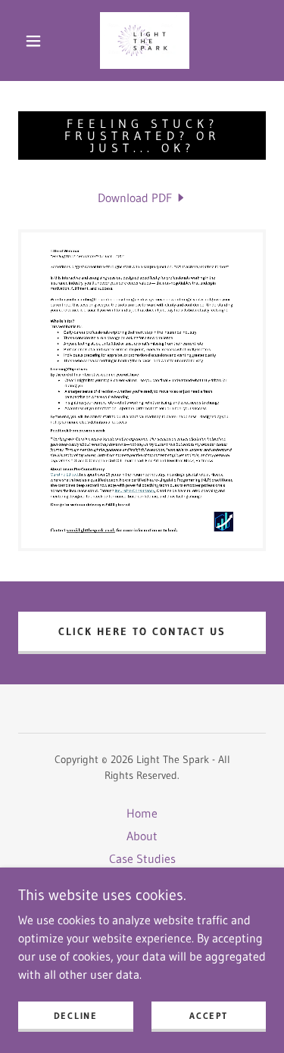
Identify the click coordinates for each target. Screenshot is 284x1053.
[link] (144, 40)
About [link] (142, 835)
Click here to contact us (142, 631)
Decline (76, 1015)
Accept (208, 1015)
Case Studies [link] (142, 858)
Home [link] (142, 813)
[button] (33, 41)
